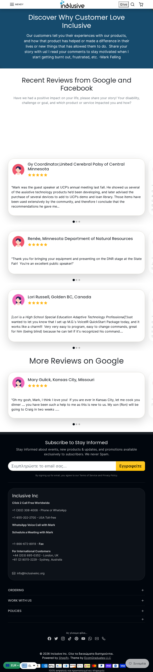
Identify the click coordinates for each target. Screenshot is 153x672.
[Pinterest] (76, 638)
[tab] (74, 222)
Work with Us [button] (20, 600)
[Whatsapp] (90, 638)
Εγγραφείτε (130, 466)
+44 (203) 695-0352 (26, 555)
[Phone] (103, 638)
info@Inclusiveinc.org (31, 573)
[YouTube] (83, 638)
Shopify (64, 657)
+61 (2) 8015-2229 (24, 559)
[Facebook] (49, 638)
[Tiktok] (69, 638)
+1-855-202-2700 (24, 517)
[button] (16, 4)
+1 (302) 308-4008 (25, 510)
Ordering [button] (16, 590)
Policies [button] (15, 611)
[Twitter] (56, 638)
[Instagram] (63, 638)
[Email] (96, 638)
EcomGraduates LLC (97, 657)
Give (123, 4)
